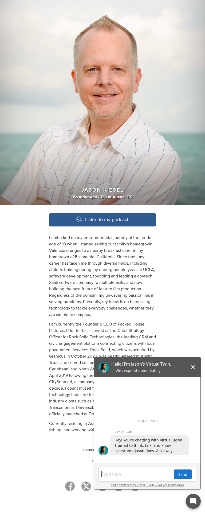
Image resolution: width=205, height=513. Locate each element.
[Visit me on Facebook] (70, 489)
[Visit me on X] (86, 489)
